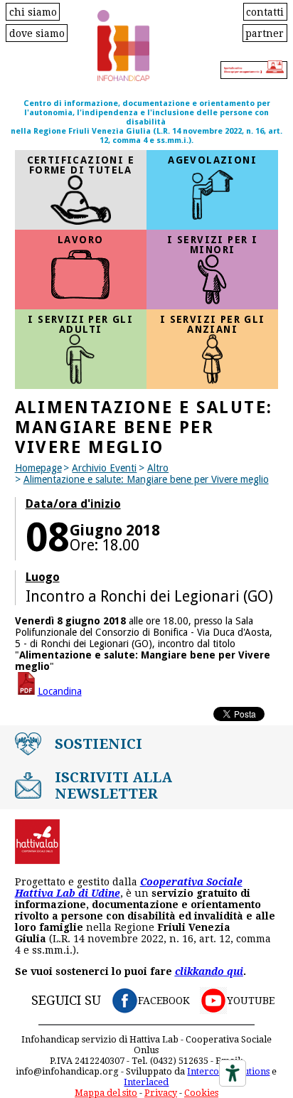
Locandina (60, 691)
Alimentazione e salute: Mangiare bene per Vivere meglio (146, 479)
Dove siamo (37, 32)
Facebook (164, 1000)
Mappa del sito (106, 1092)
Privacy (160, 1092)
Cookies (201, 1092)
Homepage (38, 468)
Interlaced (146, 1082)
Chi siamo (33, 11)
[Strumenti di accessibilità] (232, 1073)
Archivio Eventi (104, 468)
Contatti (265, 11)
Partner (264, 32)
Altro (158, 468)
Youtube (251, 1000)
